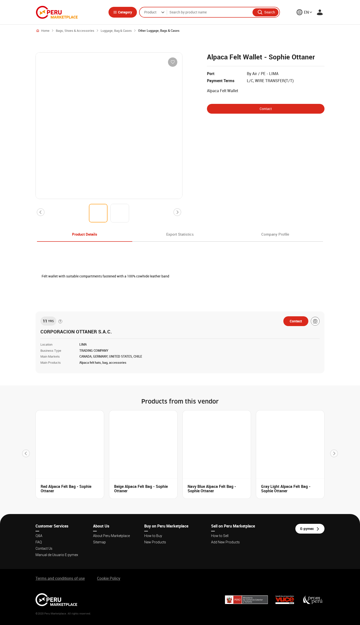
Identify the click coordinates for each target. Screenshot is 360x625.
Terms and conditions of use (60, 578)
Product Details (84, 234)
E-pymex (307, 528)
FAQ (39, 542)
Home (45, 31)
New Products (155, 542)
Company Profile (275, 234)
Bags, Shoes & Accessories (75, 31)
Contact (266, 108)
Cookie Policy (108, 578)
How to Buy (153, 536)
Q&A (39, 536)
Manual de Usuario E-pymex (57, 555)
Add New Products (225, 542)
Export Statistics (180, 234)
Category (125, 12)
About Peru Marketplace (111, 536)
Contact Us (44, 548)
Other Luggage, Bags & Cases (159, 31)
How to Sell (219, 536)
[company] (315, 321)
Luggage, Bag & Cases (116, 31)
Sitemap (99, 542)
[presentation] (41, 212)
